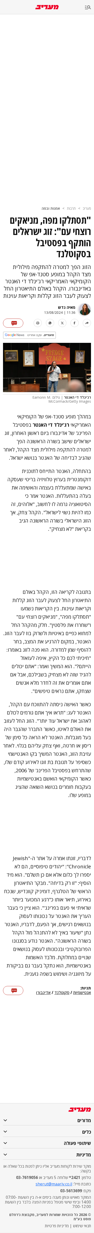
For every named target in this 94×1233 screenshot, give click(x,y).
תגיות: (85, 988)
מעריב (87, 208)
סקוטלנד (61, 993)
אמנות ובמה (51, 208)
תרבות (71, 208)
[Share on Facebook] (74, 323)
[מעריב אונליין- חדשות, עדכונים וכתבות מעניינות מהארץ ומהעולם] (47, 7)
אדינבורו (43, 993)
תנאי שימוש (82, 1225)
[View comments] (13, 323)
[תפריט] (89, 7)
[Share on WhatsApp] (50, 323)
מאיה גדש (66, 307)
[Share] (87, 323)
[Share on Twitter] (62, 323)
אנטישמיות (82, 993)
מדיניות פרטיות (57, 1225)
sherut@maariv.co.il (54, 1184)
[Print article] (38, 323)
